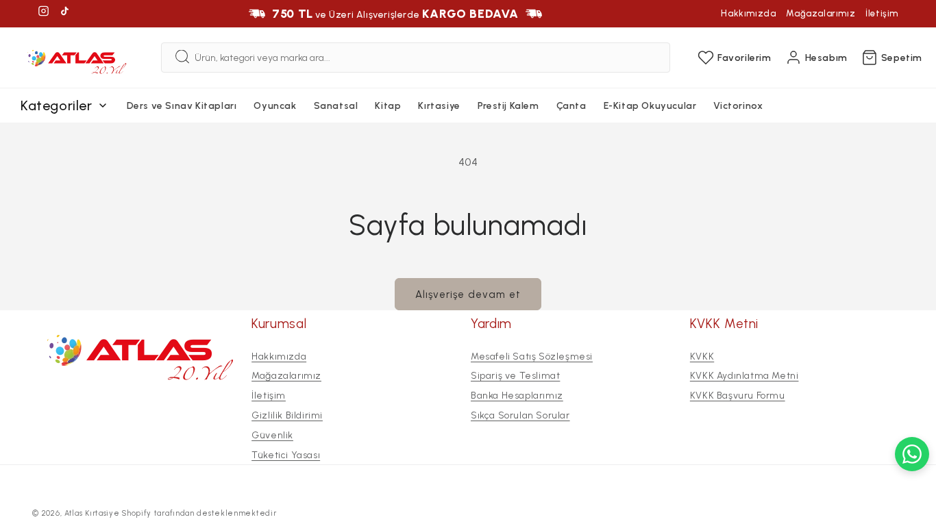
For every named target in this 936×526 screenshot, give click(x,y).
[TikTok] (65, 13)
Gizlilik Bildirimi (287, 415)
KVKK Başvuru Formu (737, 395)
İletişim (881, 13)
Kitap (388, 106)
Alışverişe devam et (468, 294)
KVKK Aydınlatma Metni (744, 375)
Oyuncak (275, 106)
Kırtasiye (439, 106)
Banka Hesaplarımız (517, 395)
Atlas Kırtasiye (92, 513)
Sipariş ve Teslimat (515, 375)
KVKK (702, 356)
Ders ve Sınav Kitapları (182, 106)
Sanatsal (336, 106)
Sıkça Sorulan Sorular (520, 415)
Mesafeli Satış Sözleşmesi (532, 356)
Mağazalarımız (820, 13)
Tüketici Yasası (285, 455)
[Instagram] (43, 13)
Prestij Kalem (508, 106)
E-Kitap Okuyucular (650, 106)
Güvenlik (272, 435)
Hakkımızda (748, 13)
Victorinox (738, 106)
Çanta (571, 106)
